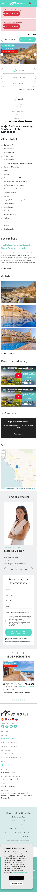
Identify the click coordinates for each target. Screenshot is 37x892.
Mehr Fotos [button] (7, 353)
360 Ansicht (18, 84)
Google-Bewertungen (11, 758)
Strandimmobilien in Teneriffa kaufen (18, 841)
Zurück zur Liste (27, 89)
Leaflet (7, 488)
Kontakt (5, 761)
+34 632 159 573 (11, 557)
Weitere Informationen (20, 873)
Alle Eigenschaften (18, 570)
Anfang (4, 731)
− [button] (4, 455)
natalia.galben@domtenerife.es (16, 563)
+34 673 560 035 (8, 779)
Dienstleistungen (9, 746)
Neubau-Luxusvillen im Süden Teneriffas (18, 813)
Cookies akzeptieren (16, 878)
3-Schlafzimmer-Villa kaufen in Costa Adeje (18, 833)
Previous (2, 54)
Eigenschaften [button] (8, 739)
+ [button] (4, 452)
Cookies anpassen (16, 883)
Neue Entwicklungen (10, 743)
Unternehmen (7, 735)
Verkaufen (6, 750)
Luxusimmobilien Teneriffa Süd (18, 837)
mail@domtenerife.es (9, 786)
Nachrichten (7, 754)
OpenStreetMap (19, 488)
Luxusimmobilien (18, 825)
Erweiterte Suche (11, 14)
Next (35, 54)
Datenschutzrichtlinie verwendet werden (18, 621)
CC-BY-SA (32, 488)
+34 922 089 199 (8, 772)
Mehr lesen (6, 268)
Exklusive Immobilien (18, 817)
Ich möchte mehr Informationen (19, 632)
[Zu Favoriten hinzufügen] (32, 663)
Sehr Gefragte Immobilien (18, 821)
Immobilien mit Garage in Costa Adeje (18, 829)
